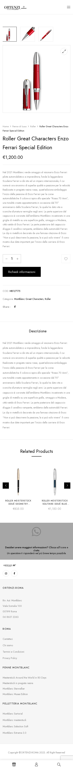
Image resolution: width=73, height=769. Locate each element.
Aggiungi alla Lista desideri (65, 258)
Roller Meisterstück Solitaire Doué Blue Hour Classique (55, 504)
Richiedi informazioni (21, 272)
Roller (33, 126)
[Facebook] (15, 307)
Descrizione (38, 331)
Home (6, 126)
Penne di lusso (19, 126)
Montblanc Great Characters (28, 299)
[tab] (37, 331)
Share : (7, 307)
